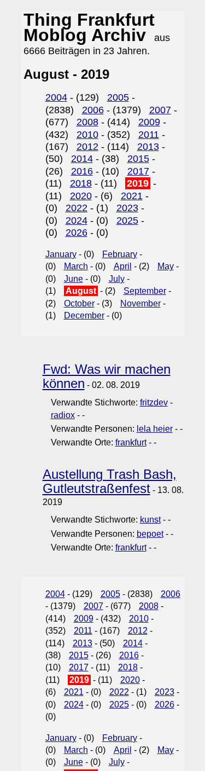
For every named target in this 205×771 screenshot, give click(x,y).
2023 (127, 207)
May (165, 266)
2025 (127, 220)
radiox (63, 415)
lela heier (155, 428)
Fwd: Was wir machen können (107, 376)
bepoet (150, 533)
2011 (148, 134)
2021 (132, 195)
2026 (76, 232)
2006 (93, 110)
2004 (56, 97)
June (73, 278)
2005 (118, 97)
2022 (76, 207)
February (119, 254)
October (79, 303)
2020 (81, 195)
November (140, 303)
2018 (81, 183)
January (61, 254)
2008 (87, 122)
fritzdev (154, 402)
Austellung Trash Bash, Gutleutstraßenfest (110, 481)
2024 (76, 220)
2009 (149, 122)
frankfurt (131, 442)
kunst (150, 519)
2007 (160, 110)
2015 (138, 158)
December (84, 315)
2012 (87, 146)
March (76, 266)
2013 (148, 146)
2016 (82, 171)
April (123, 266)
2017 (138, 171)
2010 (87, 134)
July (117, 278)
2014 (82, 158)
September (145, 290)
